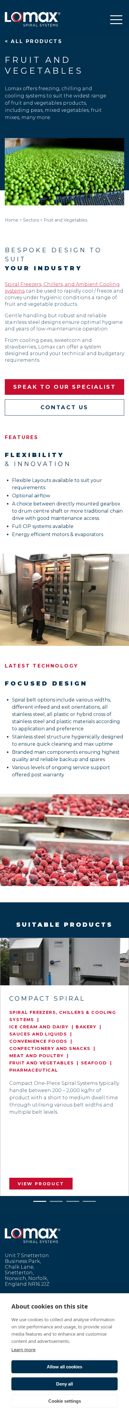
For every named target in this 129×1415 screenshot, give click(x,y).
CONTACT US (64, 407)
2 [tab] (56, 1200)
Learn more (23, 1349)
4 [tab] (89, 1200)
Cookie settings (64, 1401)
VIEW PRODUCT (41, 1183)
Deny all (64, 1383)
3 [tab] (73, 1200)
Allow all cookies (64, 1366)
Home (11, 220)
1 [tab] (40, 1200)
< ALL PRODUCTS (33, 41)
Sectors (31, 220)
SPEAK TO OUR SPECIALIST (64, 387)
